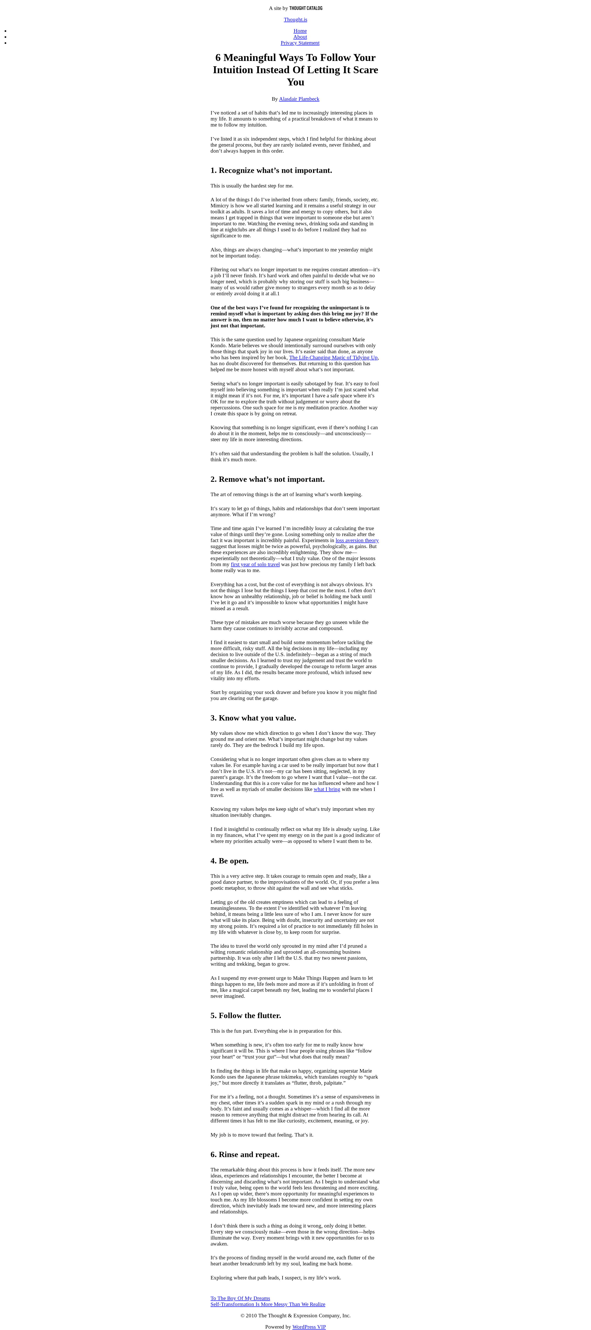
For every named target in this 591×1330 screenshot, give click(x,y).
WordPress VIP (309, 1327)
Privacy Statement (300, 43)
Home (300, 31)
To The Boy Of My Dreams (240, 1298)
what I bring (327, 789)
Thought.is (295, 19)
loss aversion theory (357, 540)
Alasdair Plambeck (299, 99)
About (300, 37)
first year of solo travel (255, 564)
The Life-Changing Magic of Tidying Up (333, 357)
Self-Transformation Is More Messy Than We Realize (268, 1304)
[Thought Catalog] (305, 8)
